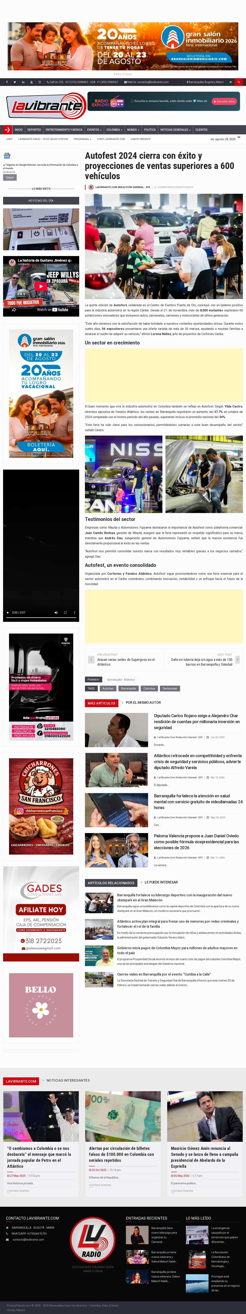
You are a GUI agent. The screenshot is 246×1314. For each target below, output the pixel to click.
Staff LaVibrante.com (111, 139)
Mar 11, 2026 (218, 857)
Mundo (132, 129)
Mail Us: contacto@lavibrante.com (148, 82)
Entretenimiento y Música (64, 129)
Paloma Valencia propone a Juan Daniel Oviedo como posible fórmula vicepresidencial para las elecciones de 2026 (196, 841)
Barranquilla (128, 688)
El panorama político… (184, 1183)
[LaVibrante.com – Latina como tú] (46, 105)
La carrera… (161, 865)
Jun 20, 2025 (217, 737)
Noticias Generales (174, 129)
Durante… (159, 744)
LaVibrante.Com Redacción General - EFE (123, 187)
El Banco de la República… (104, 1177)
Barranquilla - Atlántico (121, 679)
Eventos (93, 129)
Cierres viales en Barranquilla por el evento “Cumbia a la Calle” (164, 974)
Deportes (34, 129)
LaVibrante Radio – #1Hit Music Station (43, 139)
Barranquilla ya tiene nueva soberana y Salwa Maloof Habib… (164, 1257)
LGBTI (9, 139)
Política (150, 129)
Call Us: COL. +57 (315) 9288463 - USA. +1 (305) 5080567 (83, 82)
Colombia (113, 129)
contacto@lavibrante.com (28, 1239)
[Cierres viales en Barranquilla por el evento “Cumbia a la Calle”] (99, 979)
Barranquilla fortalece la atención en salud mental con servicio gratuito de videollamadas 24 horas (198, 801)
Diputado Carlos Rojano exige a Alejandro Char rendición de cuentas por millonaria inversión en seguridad (197, 721)
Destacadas (170, 688)
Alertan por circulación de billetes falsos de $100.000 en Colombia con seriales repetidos (121, 1154)
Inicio (19, 129)
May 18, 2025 (218, 817)
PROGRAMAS (81, 139)
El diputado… (161, 785)
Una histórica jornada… (20, 1183)
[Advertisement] (164, 375)
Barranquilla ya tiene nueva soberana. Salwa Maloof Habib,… (165, 1276)
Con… (157, 825)
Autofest (108, 688)
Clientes (201, 129)
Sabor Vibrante (141, 139)
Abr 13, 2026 (217, 777)
